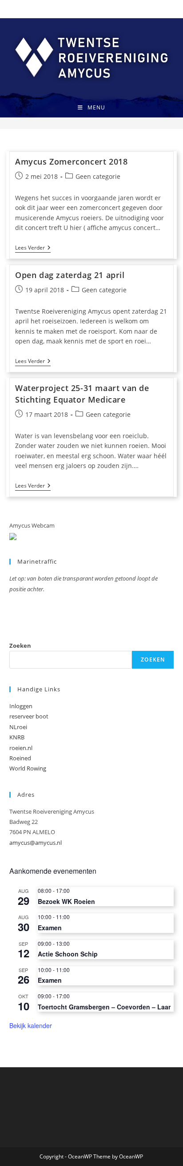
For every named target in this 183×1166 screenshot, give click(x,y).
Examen (50, 927)
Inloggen (20, 706)
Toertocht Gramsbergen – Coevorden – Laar (104, 1006)
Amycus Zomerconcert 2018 (71, 161)
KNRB (16, 737)
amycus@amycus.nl (35, 843)
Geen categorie (98, 176)
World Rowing (27, 768)
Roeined (20, 758)
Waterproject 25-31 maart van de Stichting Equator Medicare (82, 393)
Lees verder (33, 248)
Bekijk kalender (30, 1025)
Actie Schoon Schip (68, 953)
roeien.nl (20, 748)
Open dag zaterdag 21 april (70, 275)
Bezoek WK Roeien (66, 901)
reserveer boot (28, 716)
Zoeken (20, 646)
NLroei (18, 727)
